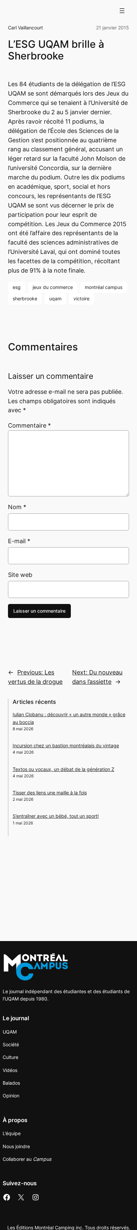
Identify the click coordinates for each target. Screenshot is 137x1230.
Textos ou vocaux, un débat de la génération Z (63, 769)
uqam (55, 298)
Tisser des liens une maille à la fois (50, 792)
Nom (17, 506)
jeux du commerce (53, 287)
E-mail (19, 541)
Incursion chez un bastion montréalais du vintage (66, 745)
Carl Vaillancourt (25, 27)
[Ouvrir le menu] (122, 11)
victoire (81, 298)
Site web (20, 574)
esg (17, 287)
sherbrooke (25, 298)
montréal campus (103, 287)
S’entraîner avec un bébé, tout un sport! (56, 816)
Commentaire (29, 425)
